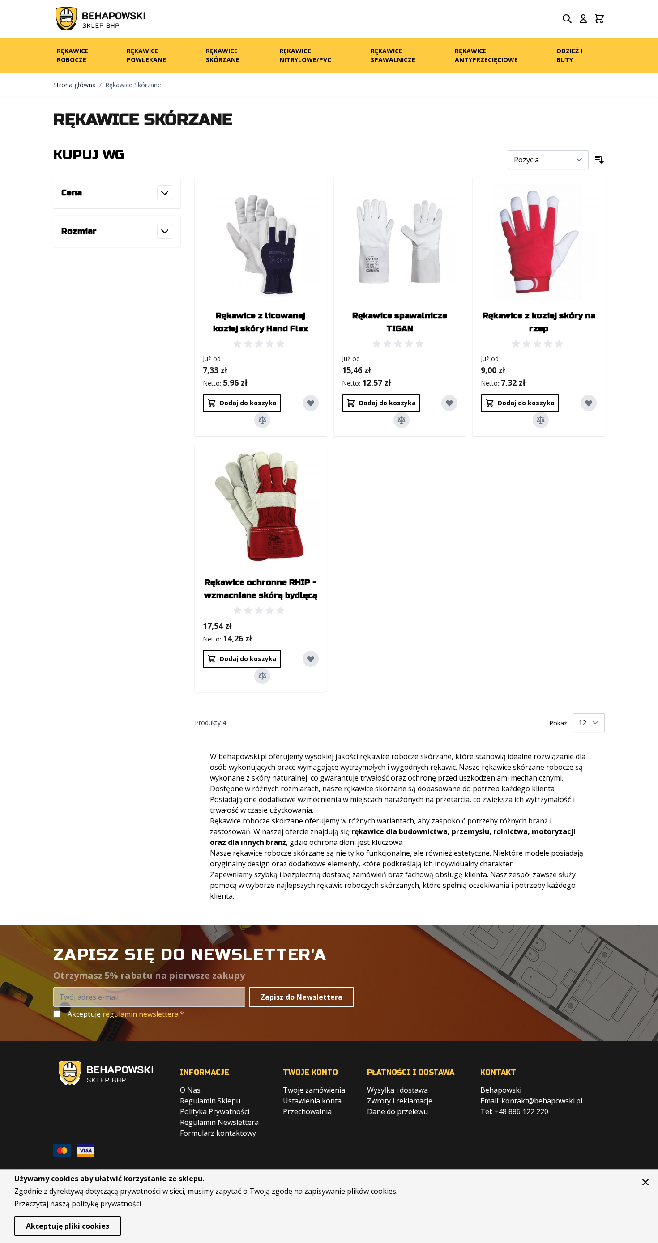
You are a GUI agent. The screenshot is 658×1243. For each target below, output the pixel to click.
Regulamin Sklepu (210, 1101)
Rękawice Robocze (73, 55)
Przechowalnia (307, 1111)
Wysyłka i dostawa (397, 1090)
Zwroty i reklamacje (399, 1101)
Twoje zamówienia (314, 1090)
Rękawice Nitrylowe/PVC (305, 55)
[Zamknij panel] (645, 1182)
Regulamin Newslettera (219, 1122)
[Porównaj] (262, 420)
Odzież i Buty (569, 55)
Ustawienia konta (312, 1101)
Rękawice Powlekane (146, 55)
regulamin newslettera (141, 1014)
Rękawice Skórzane (222, 55)
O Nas (190, 1090)
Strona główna (74, 85)
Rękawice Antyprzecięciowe (486, 55)
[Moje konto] (583, 18)
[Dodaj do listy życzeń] (311, 403)
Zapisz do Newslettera (301, 997)
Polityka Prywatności (214, 1111)
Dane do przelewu (397, 1111)
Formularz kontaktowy (218, 1133)
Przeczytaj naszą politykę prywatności (77, 1204)
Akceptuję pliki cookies (67, 1226)
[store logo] (100, 18)
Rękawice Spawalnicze (393, 55)
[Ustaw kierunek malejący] (599, 159)
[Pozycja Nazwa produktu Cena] (548, 159)
